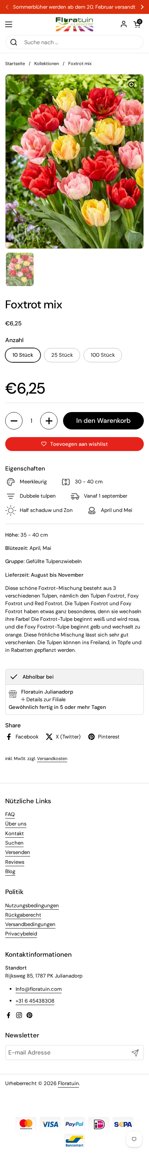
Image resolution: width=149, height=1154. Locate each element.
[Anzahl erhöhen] (49, 420)
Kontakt (14, 833)
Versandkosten (52, 758)
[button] (137, 24)
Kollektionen (46, 63)
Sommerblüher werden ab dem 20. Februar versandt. (75, 7)
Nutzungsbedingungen (32, 905)
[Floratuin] (74, 24)
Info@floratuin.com (39, 989)
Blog (10, 871)
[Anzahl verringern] (14, 420)
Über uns (15, 823)
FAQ (10, 814)
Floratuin (68, 1083)
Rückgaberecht (23, 914)
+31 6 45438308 (35, 1000)
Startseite (15, 63)
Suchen (14, 842)
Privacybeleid (21, 933)
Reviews (14, 862)
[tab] (43, 699)
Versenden (17, 852)
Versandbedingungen (30, 924)
